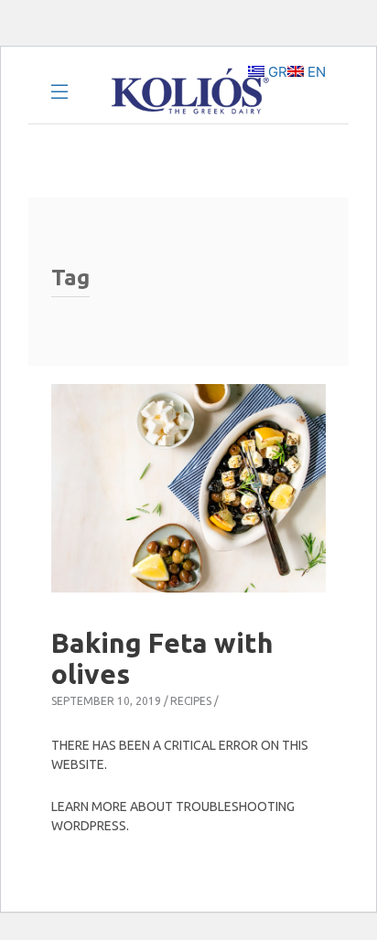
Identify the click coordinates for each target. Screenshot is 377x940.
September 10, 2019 (106, 701)
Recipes (190, 701)
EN (315, 71)
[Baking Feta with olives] (188, 488)
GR (275, 71)
